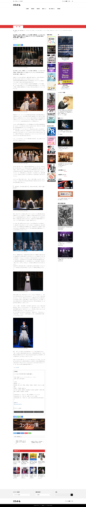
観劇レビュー (44, 8)
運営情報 (58, 8)
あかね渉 (17, 367)
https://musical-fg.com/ (18, 404)
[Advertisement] (43, 18)
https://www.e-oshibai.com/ (65, 88)
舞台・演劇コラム (52, 8)
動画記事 (32, 8)
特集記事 (38, 8)
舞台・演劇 (18, 26)
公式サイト (65, 60)
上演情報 (27, 8)
